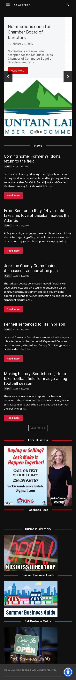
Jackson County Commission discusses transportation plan (31, 268)
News (8, 166)
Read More (17, 70)
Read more (13, 195)
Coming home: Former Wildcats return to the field (32, 158)
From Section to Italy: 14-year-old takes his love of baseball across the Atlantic (37, 215)
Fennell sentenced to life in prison (34, 324)
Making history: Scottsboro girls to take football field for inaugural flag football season (35, 378)
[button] (35, 132)
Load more (37, 427)
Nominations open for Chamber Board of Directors (29, 32)
